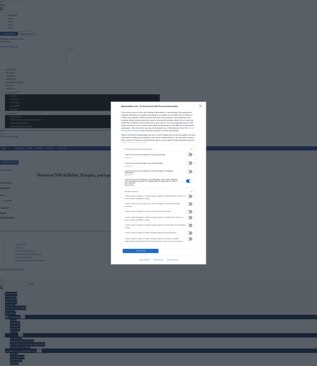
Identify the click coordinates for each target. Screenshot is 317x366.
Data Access (158, 260)
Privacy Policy (172, 260)
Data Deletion (144, 260)
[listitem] (158, 149)
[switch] (189, 154)
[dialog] (158, 183)
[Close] (201, 106)
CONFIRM (140, 251)
